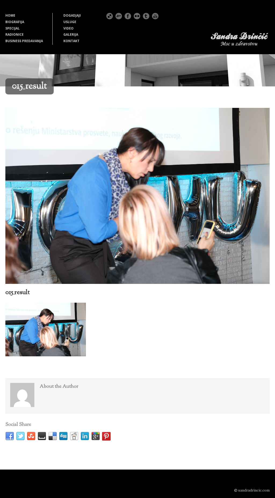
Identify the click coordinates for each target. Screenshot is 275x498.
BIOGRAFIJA (14, 22)
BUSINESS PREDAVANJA (24, 41)
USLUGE (69, 22)
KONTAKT (71, 41)
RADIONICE (14, 34)
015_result (17, 292)
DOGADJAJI (72, 15)
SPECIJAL (12, 28)
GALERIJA (70, 34)
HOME (10, 15)
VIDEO (68, 28)
